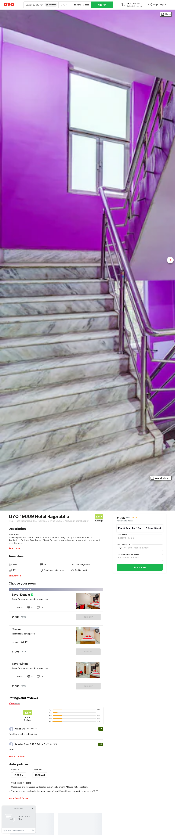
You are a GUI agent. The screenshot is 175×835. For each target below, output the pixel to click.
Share (168, 14)
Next (170, 260)
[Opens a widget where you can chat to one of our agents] (19, 819)
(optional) (129, 554)
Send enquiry (139, 567)
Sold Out (88, 652)
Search (102, 4)
